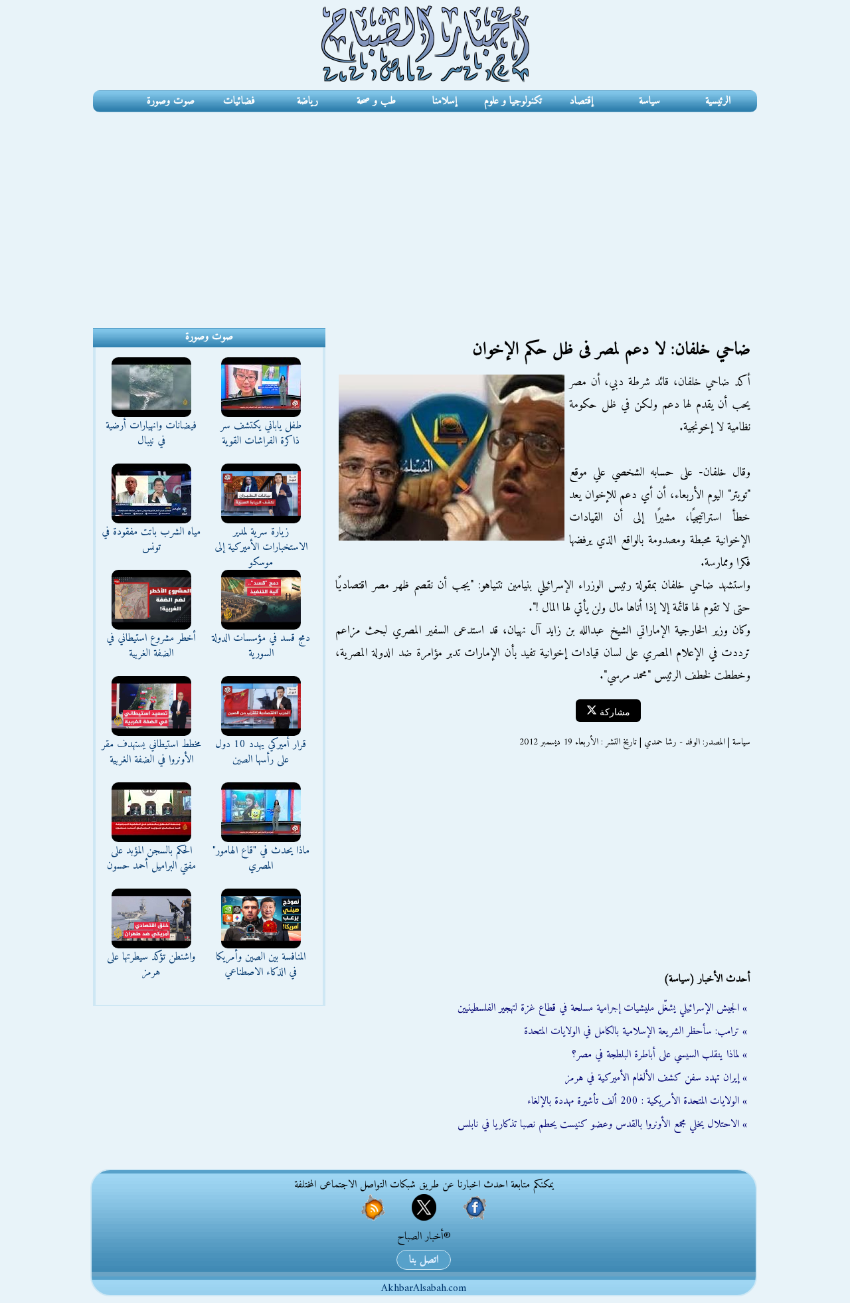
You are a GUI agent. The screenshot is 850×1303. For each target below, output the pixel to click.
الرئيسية (717, 101)
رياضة (307, 101)
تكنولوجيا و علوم (513, 101)
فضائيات (239, 101)
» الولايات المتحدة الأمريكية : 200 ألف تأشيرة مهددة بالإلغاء (637, 1101)
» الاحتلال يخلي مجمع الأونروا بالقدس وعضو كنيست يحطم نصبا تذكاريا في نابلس (602, 1124)
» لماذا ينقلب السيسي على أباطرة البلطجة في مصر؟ (659, 1054)
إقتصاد (581, 101)
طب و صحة (376, 101)
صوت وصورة (171, 101)
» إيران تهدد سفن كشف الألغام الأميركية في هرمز (656, 1078)
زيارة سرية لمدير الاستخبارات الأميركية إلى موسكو (260, 547)
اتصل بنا (423, 1260)
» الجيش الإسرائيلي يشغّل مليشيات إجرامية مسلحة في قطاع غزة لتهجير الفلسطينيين (602, 1008)
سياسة (649, 101)
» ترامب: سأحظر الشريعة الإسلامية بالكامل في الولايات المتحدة (635, 1031)
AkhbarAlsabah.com (423, 1288)
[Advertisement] (425, 212)
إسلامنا (444, 101)
